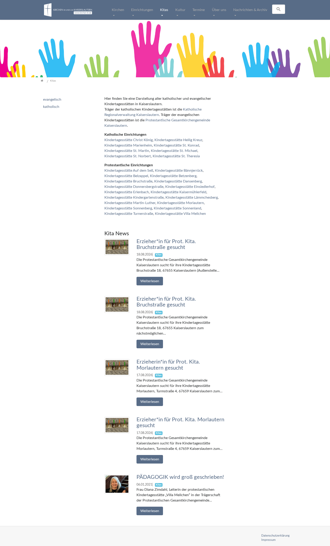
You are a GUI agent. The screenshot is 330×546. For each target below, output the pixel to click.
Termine (198, 10)
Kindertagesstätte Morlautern (180, 203)
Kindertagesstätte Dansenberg (178, 181)
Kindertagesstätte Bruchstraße (128, 181)
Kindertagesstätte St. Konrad (176, 145)
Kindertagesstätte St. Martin (126, 151)
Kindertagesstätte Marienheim (128, 145)
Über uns (219, 10)
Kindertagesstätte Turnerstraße (128, 213)
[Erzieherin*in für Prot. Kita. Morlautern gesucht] (117, 367)
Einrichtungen (142, 10)
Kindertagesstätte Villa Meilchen (180, 213)
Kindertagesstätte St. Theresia (176, 156)
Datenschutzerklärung (275, 535)
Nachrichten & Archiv (250, 10)
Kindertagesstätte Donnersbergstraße (133, 187)
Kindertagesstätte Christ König (128, 140)
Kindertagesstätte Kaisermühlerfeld (178, 192)
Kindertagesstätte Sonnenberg (128, 208)
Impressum (268, 540)
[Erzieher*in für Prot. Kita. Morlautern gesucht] (117, 425)
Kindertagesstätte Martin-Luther (129, 203)
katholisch (51, 107)
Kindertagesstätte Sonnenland (177, 208)
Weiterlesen (149, 281)
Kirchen (118, 10)
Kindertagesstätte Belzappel (126, 176)
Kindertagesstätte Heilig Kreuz (178, 140)
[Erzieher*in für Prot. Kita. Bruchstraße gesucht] (117, 247)
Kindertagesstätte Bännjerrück (179, 170)
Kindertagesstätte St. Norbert (127, 156)
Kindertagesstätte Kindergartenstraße (134, 197)
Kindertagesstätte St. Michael (174, 151)
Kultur (180, 10)
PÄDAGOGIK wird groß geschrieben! (180, 477)
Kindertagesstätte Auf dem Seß (128, 170)
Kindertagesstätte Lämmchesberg (191, 197)
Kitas (164, 10)
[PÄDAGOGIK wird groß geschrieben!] (117, 484)
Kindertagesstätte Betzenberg (173, 176)
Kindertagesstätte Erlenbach (126, 192)
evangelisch (52, 99)
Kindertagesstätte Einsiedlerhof (190, 187)
